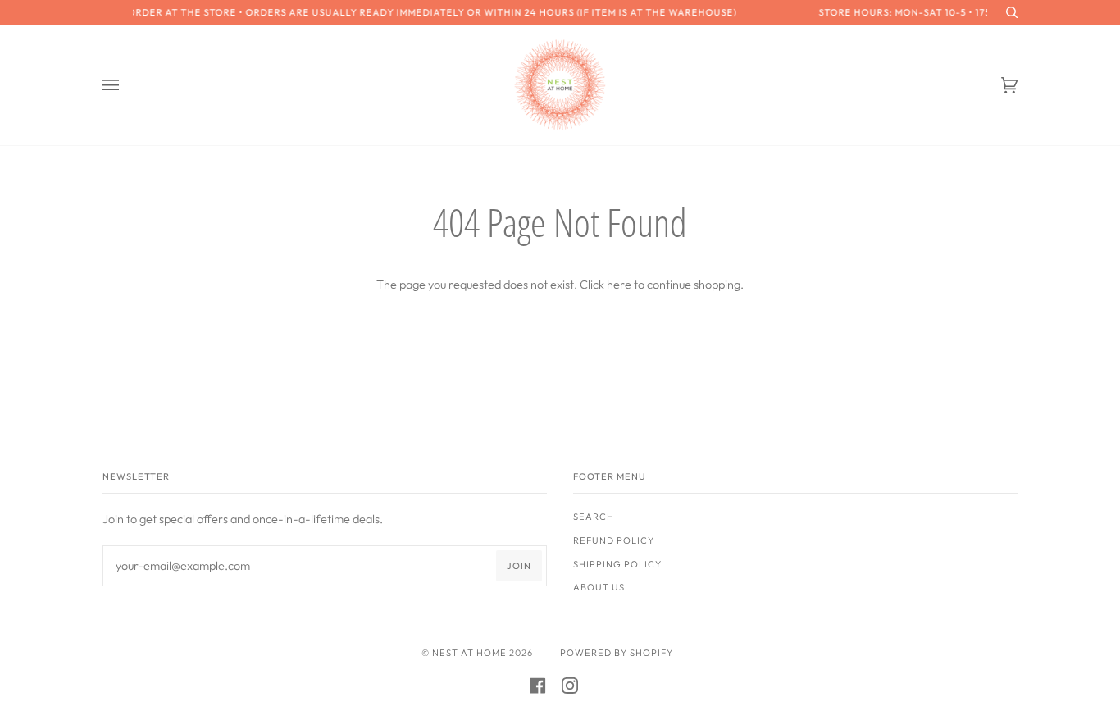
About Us (599, 587)
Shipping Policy (617, 564)
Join (519, 566)
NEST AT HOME (469, 652)
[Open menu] (127, 85)
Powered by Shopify (616, 652)
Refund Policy (613, 540)
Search (593, 516)
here (619, 284)
